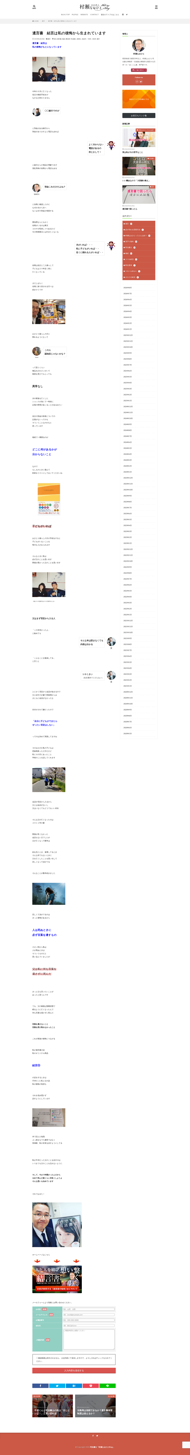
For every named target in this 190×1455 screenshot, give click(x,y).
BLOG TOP (65, 14)
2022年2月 (127, 609)
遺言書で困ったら (129, 209)
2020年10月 (128, 704)
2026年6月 (127, 299)
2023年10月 (128, 490)
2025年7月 (127, 365)
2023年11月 (128, 484)
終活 (55, 39)
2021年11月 (128, 626)
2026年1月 (127, 329)
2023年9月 (127, 496)
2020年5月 (127, 733)
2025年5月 (127, 377)
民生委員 (130, 265)
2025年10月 (128, 347)
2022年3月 (127, 603)
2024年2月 (127, 466)
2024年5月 (127, 448)
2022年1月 (127, 615)
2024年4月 (127, 454)
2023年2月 (127, 537)
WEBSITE (84, 14)
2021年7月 (127, 650)
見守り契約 (131, 241)
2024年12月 (128, 406)
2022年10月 (128, 561)
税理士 (79, 39)
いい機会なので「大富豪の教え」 (136, 180)
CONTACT (94, 14)
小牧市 (94, 39)
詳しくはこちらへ (138, 70)
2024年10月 (128, 418)
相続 (63, 39)
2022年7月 (127, 579)
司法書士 (73, 39)
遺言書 (59, 39)
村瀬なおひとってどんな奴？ (146, 130)
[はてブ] (74, 1386)
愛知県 (68, 39)
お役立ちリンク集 (139, 115)
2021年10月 (128, 632)
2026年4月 (127, 311)
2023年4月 (127, 525)
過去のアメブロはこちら (110, 14)
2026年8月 (127, 288)
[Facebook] (40, 1386)
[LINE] (107, 1386)
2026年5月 (127, 305)
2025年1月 (127, 401)
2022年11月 (128, 555)
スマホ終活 (131, 259)
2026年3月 (127, 317)
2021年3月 (127, 674)
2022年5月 (127, 591)
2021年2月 (127, 680)
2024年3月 (127, 460)
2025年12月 (128, 335)
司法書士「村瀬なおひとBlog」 (102, 1447)
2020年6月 (127, 728)
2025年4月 (127, 383)
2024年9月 (127, 424)
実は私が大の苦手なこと (132, 152)
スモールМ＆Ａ (132, 271)
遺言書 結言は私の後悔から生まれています (62, 21)
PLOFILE (75, 14)
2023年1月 (127, 543)
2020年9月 (127, 710)
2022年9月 (127, 567)
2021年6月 (127, 656)
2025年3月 (127, 389)
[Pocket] (91, 1386)
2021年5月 (127, 662)
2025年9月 (127, 353)
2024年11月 (128, 412)
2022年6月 (127, 585)
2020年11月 (128, 698)
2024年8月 (127, 430)
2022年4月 (127, 597)
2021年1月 (127, 686)
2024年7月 (127, 436)
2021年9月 (127, 638)
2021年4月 (127, 668)
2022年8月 (127, 573)
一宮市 (89, 39)
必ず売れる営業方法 (134, 230)
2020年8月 (127, 716)
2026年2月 (127, 323)
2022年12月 (128, 549)
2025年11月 (128, 341)
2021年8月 (127, 644)
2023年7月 (127, 508)
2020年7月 (127, 722)
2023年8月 (127, 502)
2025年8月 (127, 359)
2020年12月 (128, 692)
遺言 (43, 21)
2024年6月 (127, 442)
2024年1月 (127, 472)
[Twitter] (57, 1386)
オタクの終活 (131, 277)
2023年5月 (127, 519)
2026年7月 (127, 293)
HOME (36, 21)
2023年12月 (128, 478)
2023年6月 (127, 513)
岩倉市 (84, 39)
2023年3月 (127, 531)
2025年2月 (127, 395)
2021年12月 (128, 621)
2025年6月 (127, 371)
